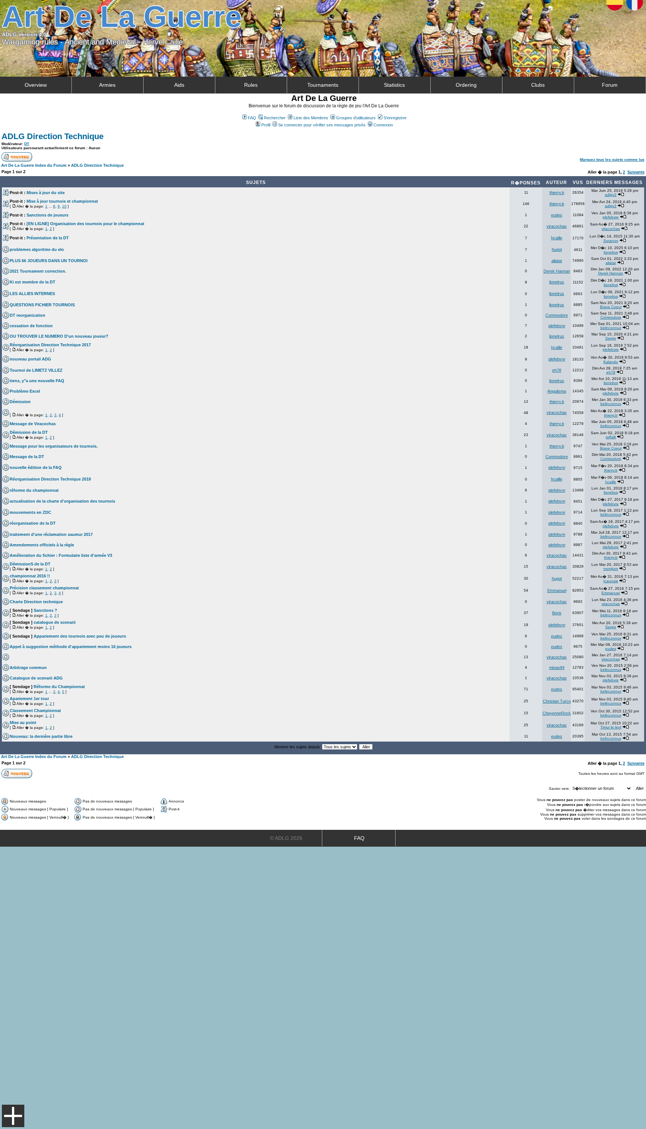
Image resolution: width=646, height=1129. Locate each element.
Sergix (610, 338)
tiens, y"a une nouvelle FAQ (37, 380)
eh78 (556, 370)
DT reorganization (27, 315)
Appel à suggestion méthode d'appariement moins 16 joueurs (71, 646)
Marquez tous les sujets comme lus (612, 159)
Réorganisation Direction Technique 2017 (50, 345)
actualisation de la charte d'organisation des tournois (62, 501)
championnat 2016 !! (30, 576)
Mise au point (23, 722)
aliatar (556, 260)
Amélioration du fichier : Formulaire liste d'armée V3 (61, 555)
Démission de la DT (29, 432)
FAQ (252, 118)
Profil (265, 125)
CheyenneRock (556, 713)
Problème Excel (25, 391)
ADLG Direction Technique (52, 136)
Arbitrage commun (28, 667)
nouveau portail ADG (30, 359)
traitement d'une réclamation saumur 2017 (51, 534)
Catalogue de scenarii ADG (36, 678)
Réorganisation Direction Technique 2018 (50, 479)
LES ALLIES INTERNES (32, 293)
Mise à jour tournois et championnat (62, 201)
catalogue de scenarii (55, 622)
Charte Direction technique (36, 601)
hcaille (556, 238)
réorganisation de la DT (33, 523)
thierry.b (557, 192)
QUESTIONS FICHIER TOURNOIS (42, 305)
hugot (557, 249)
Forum (610, 85)
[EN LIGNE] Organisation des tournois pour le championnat (85, 223)
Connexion (383, 125)
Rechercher (275, 118)
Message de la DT (27, 456)
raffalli (611, 437)
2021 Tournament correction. (38, 271)
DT (26, 144)
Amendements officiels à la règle (42, 545)
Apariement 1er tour (29, 698)
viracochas (557, 226)
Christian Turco (557, 701)
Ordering (466, 85)
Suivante (636, 172)
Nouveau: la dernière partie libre (41, 736)
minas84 (557, 667)
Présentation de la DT (48, 238)
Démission (20, 401)
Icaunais (610, 581)
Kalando (610, 362)
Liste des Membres (310, 118)
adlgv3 (610, 195)
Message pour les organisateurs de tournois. (54, 446)
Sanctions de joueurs (47, 215)
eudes (556, 215)
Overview (36, 85)
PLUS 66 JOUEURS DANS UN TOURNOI (48, 260)
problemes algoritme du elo (37, 249)
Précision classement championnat (44, 588)
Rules (251, 85)
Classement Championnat (35, 710)
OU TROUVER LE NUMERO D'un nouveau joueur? (59, 336)
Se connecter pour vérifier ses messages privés (322, 125)
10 (64, 206)
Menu (13, 1116)
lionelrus (611, 252)
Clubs (538, 85)
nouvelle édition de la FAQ (36, 467)
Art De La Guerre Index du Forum (34, 165)
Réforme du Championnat (59, 686)
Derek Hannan (557, 271)
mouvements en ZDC (30, 512)
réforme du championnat (34, 490)
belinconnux (610, 328)
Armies (107, 85)
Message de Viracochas (33, 423)
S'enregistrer (395, 118)
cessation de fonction (31, 325)
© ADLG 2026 (286, 838)
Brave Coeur (611, 307)
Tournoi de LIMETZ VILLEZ (36, 370)
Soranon (610, 241)
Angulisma (556, 391)
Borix (557, 613)
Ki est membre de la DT (32, 282)
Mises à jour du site (46, 192)
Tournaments (322, 85)
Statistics (394, 85)
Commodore (556, 315)
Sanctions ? (45, 610)
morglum (610, 569)
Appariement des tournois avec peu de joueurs (80, 636)
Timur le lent (610, 727)
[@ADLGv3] (637, 54)
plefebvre (611, 217)
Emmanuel (556, 590)
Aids (179, 85)
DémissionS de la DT (30, 564)
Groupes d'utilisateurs (356, 118)
